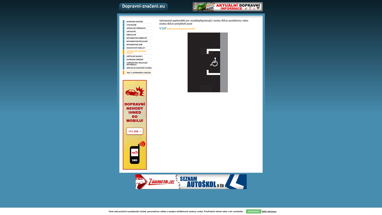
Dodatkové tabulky (136, 48)
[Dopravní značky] (142, 6)
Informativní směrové (137, 38)
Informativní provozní (137, 41)
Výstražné (131, 25)
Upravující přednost (136, 28)
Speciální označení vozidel (139, 68)
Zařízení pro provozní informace (137, 64)
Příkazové (131, 35)
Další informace (269, 211)
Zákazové (131, 31)
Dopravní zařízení (135, 59)
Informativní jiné (134, 45)
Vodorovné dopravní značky (136, 52)
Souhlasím (253, 211)
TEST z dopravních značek (139, 73)
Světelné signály (135, 56)
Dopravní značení (135, 22)
